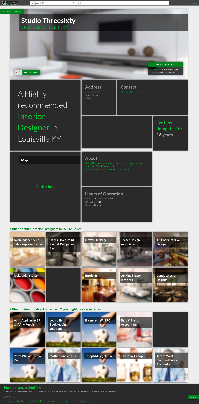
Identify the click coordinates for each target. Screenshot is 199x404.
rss (92, 400)
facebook (8, 400)
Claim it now (157, 69)
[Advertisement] (117, 132)
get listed (70, 400)
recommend (31, 72)
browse (83, 400)
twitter (20, 400)
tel (130, 91)
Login (195, 3)
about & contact (36, 400)
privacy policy (55, 400)
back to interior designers (12, 11)
